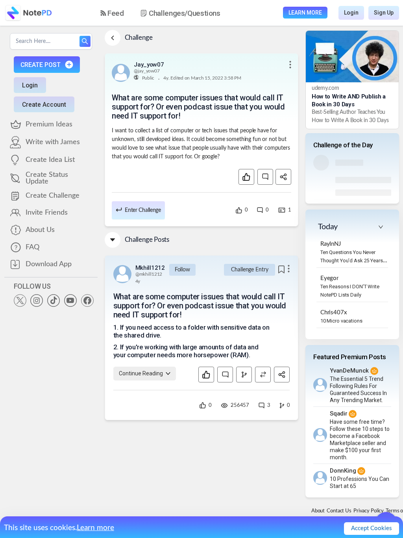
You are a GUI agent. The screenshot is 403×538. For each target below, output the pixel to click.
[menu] (167, 13)
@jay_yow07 (147, 71)
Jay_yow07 (149, 64)
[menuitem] (112, 13)
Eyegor (329, 278)
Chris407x (333, 312)
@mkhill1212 (149, 274)
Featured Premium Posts (349, 357)
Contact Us (339, 511)
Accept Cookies (371, 528)
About (318, 511)
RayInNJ (330, 244)
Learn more (95, 528)
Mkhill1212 (150, 267)
